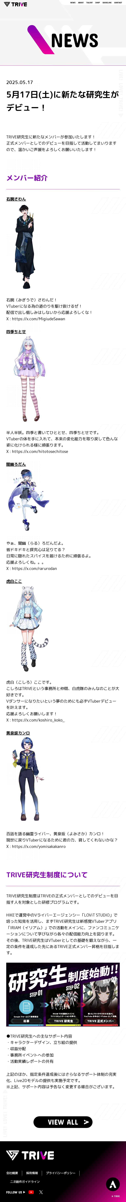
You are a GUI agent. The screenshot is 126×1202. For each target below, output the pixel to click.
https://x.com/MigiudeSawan (38, 319)
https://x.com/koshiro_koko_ (38, 720)
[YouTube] (31, 1192)
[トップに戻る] (113, 1184)
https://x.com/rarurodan (34, 568)
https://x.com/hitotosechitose (40, 451)
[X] (41, 1192)
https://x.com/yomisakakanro (39, 846)
